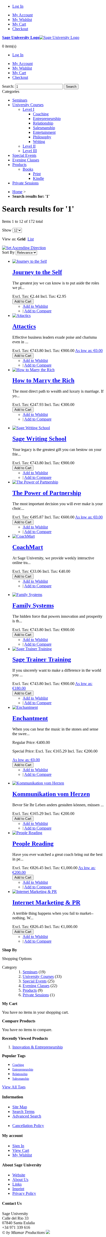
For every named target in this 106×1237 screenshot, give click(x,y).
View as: (9, 239)
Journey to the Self (37, 272)
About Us (20, 1179)
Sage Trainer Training (41, 659)
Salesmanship (20, 1078)
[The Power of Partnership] (35, 482)
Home (17, 192)
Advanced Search (26, 1116)
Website (18, 1175)
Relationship (20, 1074)
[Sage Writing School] (31, 428)
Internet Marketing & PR (46, 902)
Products (30, 990)
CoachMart (27, 547)
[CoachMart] (23, 536)
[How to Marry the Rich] (33, 370)
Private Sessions (36, 995)
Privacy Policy (24, 1193)
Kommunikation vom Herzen (51, 794)
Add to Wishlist (35, 306)
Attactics (24, 326)
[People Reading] (27, 833)
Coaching (18, 1065)
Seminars (30, 972)
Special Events (35, 981)
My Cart (19, 24)
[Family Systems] (27, 594)
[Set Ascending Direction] (24, 248)
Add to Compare (37, 311)
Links (17, 1184)
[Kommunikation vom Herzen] (38, 783)
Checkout (20, 29)
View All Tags (13, 1087)
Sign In (18, 1146)
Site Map (19, 1107)
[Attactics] (21, 315)
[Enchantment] (25, 707)
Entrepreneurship (22, 1069)
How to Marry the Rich (43, 380)
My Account (22, 15)
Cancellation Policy (28, 1125)
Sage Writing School (39, 438)
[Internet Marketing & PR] (34, 891)
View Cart (20, 1150)
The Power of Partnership (46, 493)
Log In (17, 6)
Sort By (8, 252)
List (31, 239)
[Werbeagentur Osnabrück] (48, 1232)
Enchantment (30, 718)
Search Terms (23, 1111)
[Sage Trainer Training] (32, 649)
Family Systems (33, 605)
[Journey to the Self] (29, 261)
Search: (8, 86)
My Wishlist (22, 19)
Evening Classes (36, 986)
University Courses (38, 976)
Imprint (18, 1189)
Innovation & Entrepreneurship (37, 1047)
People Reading (33, 843)
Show (7, 230)
